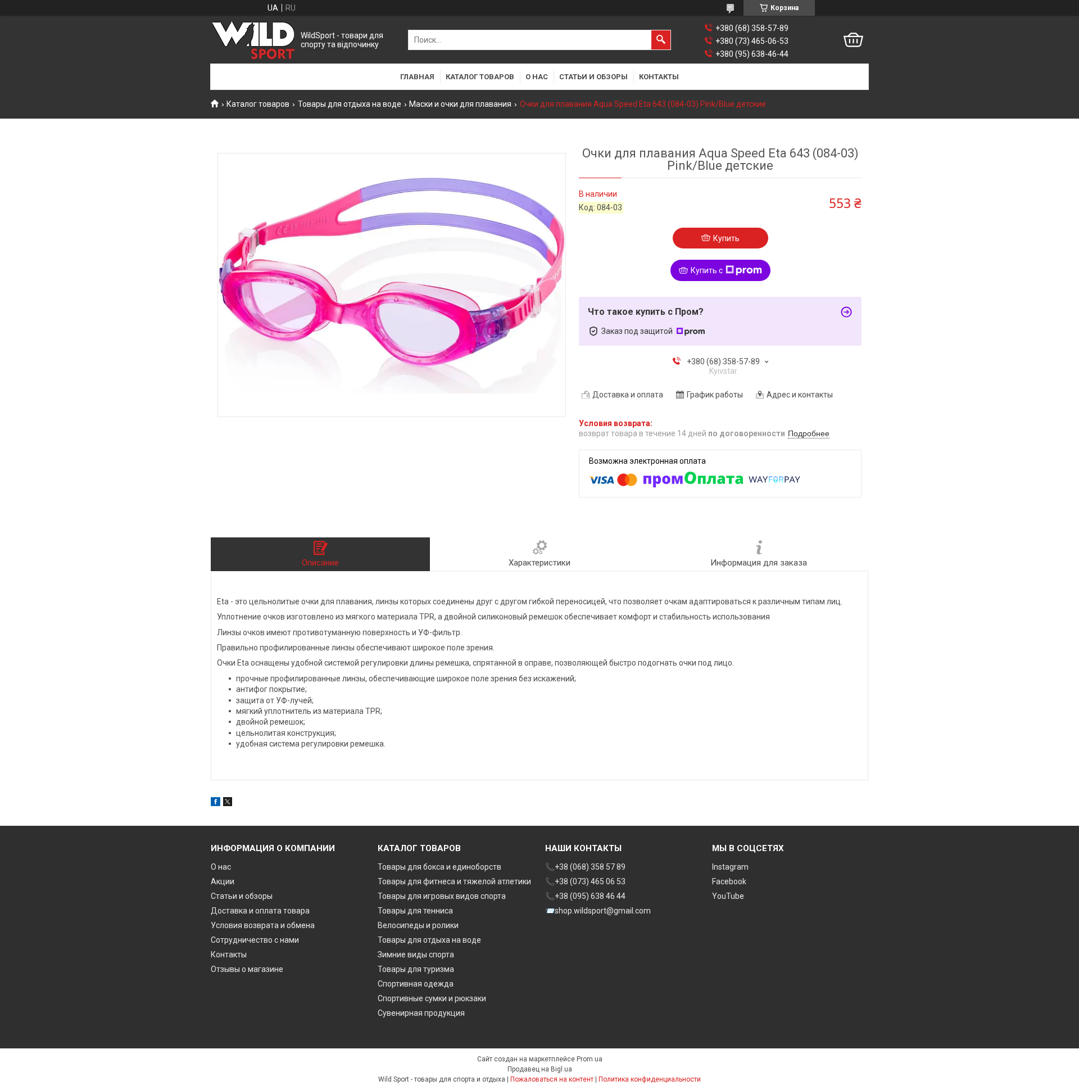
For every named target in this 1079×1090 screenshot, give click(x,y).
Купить (726, 238)
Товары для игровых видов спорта (442, 896)
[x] (227, 803)
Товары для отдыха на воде (349, 103)
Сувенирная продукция (421, 1012)
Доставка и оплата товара (260, 910)
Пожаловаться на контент (551, 1079)
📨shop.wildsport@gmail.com (598, 910)
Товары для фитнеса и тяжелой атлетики (454, 881)
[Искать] (660, 39)
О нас (536, 77)
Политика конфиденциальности (650, 1079)
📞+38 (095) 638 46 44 (585, 896)
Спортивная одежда (416, 983)
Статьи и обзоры (593, 77)
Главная (417, 77)
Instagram (730, 866)
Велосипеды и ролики (418, 925)
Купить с (707, 270)
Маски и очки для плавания (460, 103)
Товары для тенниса (415, 910)
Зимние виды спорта (416, 954)
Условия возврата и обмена (263, 925)
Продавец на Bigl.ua (539, 1069)
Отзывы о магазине (247, 969)
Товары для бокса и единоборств (439, 866)
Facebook (729, 881)
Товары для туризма (416, 969)
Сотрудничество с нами (255, 939)
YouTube (728, 896)
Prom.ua (589, 1059)
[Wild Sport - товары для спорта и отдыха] (253, 40)
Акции (222, 881)
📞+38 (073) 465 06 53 (585, 881)
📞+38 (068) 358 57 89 (585, 866)
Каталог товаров (480, 77)
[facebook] (215, 803)
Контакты (659, 77)
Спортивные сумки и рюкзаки (432, 998)
